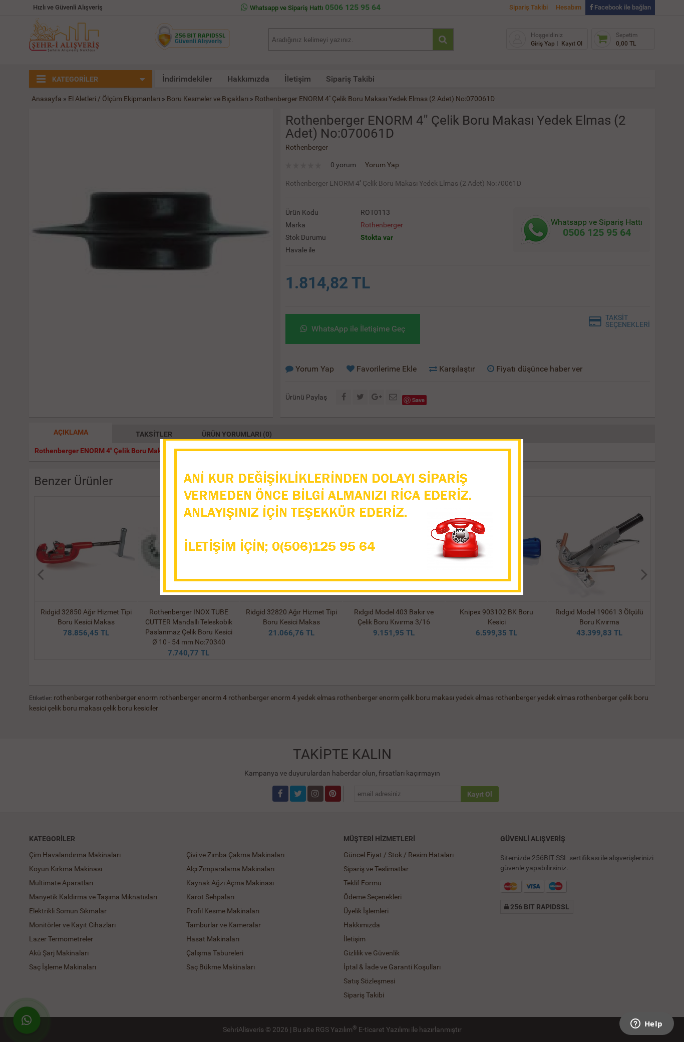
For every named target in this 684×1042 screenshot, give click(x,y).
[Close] (506, 450)
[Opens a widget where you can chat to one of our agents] (646, 1024)
